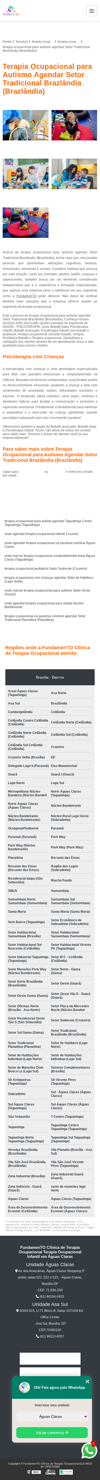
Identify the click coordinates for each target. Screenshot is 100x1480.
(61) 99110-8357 (51, 1336)
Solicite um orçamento (50, 487)
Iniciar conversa (50, 1432)
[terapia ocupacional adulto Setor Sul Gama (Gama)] (26, 174)
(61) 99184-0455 (32, 472)
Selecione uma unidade (52, 1405)
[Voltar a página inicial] (11, 10)
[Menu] (91, 10)
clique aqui (57, 472)
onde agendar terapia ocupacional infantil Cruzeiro (41, 534)
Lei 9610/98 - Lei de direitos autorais (57, 1230)
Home (50, 1359)
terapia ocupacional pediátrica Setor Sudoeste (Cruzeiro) (46, 568)
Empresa (50, 1373)
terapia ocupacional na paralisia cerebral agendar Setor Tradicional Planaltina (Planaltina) (45, 618)
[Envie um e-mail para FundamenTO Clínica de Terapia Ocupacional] (56, 29)
